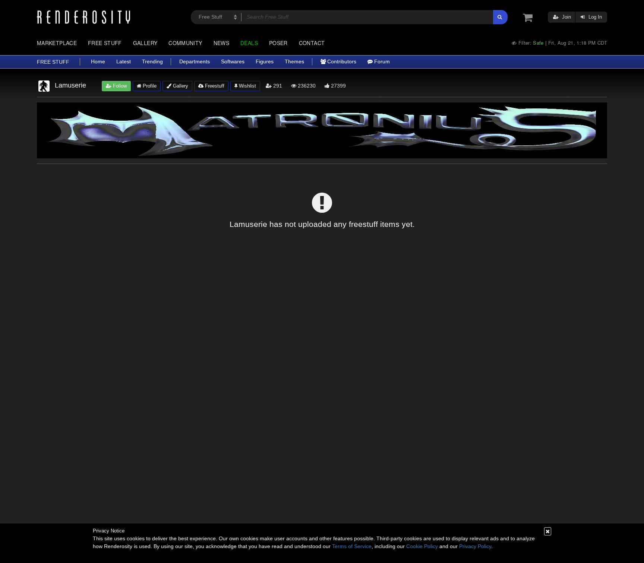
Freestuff (213, 86)
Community (185, 43)
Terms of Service (352, 546)
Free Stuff (105, 43)
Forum (381, 61)
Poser (278, 43)
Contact (312, 43)
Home (98, 61)
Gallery (145, 43)
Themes (294, 61)
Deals (249, 43)
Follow (119, 86)
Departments (194, 61)
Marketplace (57, 43)
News (221, 43)
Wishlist (246, 86)
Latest (123, 61)
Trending (152, 61)
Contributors (341, 61)
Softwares (232, 61)
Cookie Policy (422, 546)
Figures (265, 61)
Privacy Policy (475, 546)
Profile (149, 86)
